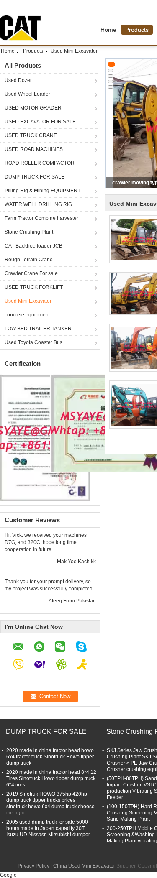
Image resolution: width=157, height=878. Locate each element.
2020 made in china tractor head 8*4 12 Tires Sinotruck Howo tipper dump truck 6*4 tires (51, 778)
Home (108, 29)
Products (137, 29)
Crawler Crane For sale (31, 273)
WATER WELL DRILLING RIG (38, 204)
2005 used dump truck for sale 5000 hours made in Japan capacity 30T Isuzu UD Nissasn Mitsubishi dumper (48, 828)
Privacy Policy (33, 866)
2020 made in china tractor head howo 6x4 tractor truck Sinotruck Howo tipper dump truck (50, 757)
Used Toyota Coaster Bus (33, 342)
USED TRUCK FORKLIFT (34, 287)
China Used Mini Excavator (84, 866)
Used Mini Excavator (28, 301)
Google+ (10, 875)
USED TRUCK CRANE (31, 135)
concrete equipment (27, 315)
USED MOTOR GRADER (33, 108)
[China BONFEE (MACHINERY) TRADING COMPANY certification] (45, 437)
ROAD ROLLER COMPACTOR (40, 163)
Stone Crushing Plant (29, 232)
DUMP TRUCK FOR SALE (34, 177)
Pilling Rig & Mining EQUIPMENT (42, 191)
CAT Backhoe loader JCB (33, 246)
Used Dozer (18, 80)
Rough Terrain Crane (29, 260)
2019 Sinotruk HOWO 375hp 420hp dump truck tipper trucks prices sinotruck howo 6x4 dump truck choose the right (50, 803)
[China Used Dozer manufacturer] (22, 28)
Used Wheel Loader (27, 94)
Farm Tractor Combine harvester (41, 218)
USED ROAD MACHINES (34, 149)
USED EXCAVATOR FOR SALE (40, 122)
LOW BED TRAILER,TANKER (38, 329)
